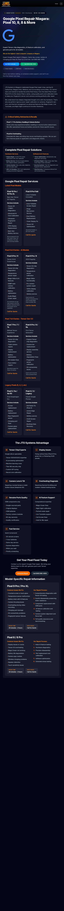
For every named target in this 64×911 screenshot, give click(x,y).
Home (56, 3)
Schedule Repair (22, 573)
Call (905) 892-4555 (40, 573)
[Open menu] (61, 3)
